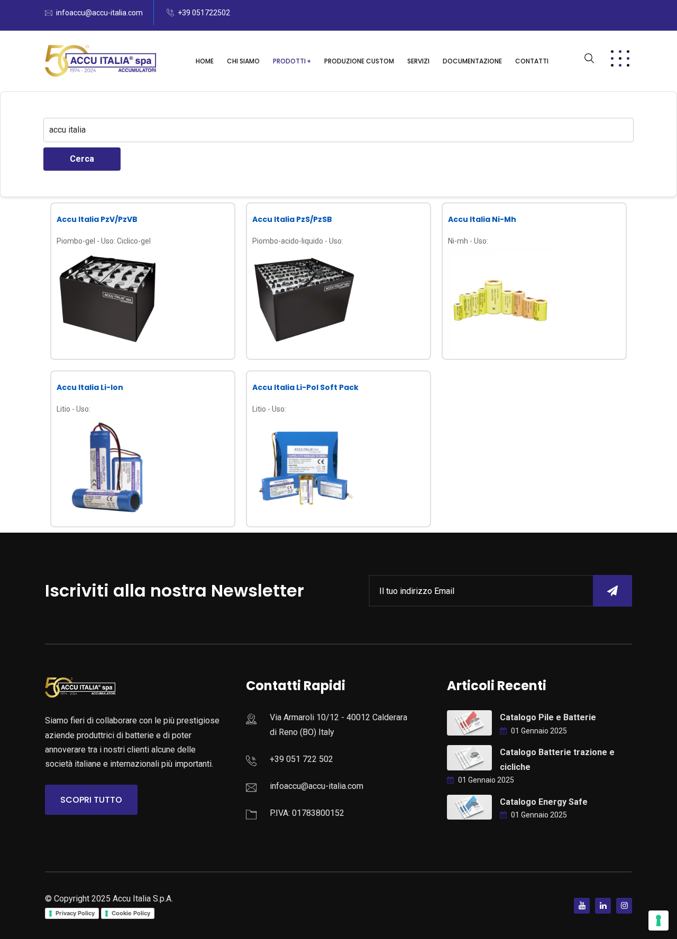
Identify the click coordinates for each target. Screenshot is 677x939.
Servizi (418, 61)
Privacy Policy (75, 913)
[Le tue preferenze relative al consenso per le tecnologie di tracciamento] (658, 920)
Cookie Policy (131, 913)
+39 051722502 (204, 12)
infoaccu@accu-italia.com (99, 12)
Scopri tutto (91, 800)
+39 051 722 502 (301, 759)
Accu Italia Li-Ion (90, 387)
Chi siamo (243, 61)
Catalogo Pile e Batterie (548, 717)
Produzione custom (359, 61)
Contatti (531, 61)
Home (205, 61)
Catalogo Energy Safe (544, 802)
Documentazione (472, 61)
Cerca (82, 159)
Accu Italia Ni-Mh (482, 219)
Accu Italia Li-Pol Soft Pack (305, 387)
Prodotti (289, 61)
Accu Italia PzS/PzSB (292, 219)
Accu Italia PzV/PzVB (97, 219)
